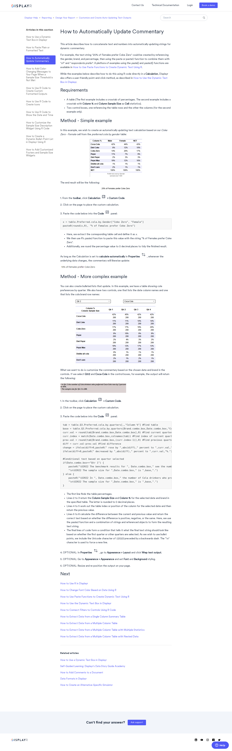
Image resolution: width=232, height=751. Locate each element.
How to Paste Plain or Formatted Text (38, 49)
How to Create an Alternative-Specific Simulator (86, 685)
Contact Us (138, 5)
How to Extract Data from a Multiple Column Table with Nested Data (99, 636)
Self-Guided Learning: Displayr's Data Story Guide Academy (92, 666)
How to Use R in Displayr (74, 583)
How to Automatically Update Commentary (38, 60)
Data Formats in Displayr (73, 679)
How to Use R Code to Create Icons (38, 103)
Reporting (47, 18)
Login (190, 5)
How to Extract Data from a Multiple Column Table (88, 623)
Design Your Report (65, 18)
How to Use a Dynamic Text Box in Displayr (38, 38)
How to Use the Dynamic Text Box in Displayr (85, 603)
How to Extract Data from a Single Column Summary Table (92, 617)
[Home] (22, 6)
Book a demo (208, 5)
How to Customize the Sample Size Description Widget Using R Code (39, 126)
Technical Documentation (165, 5)
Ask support (137, 722)
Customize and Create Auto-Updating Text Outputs (105, 18)
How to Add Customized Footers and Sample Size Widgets (39, 153)
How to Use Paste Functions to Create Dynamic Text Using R (107, 67)
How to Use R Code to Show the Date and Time (39, 114)
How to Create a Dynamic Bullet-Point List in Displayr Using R (39, 139)
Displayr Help (31, 18)
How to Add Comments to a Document (81, 673)
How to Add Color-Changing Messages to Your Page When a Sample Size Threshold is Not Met (39, 75)
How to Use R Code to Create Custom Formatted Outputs (38, 91)
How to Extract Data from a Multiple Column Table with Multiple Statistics (102, 630)
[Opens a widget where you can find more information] (220, 745)
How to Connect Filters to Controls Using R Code (88, 610)
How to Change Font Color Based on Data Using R (88, 590)
